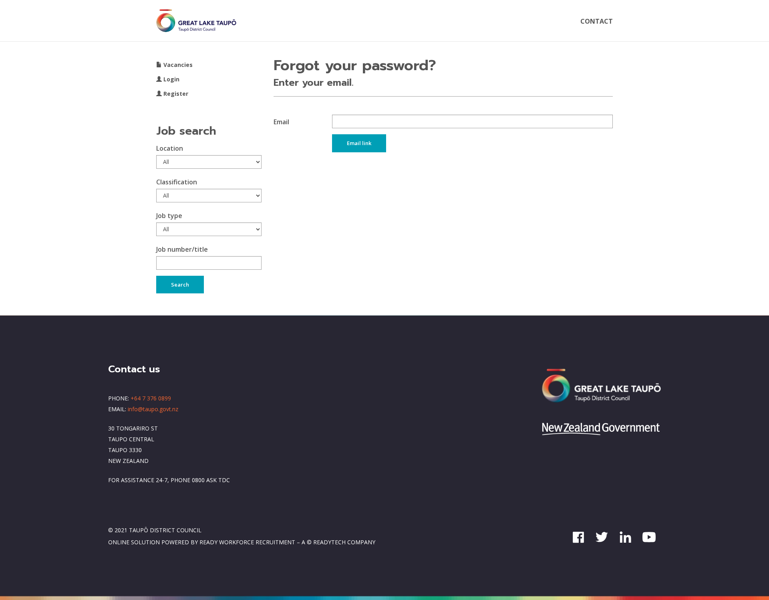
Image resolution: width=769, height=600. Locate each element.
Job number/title (182, 249)
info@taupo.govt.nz (153, 409)
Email (281, 121)
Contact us (134, 369)
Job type (169, 215)
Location (169, 148)
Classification (176, 182)
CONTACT (596, 21)
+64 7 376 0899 (151, 398)
